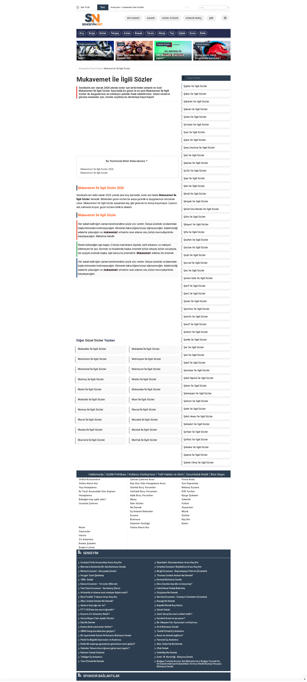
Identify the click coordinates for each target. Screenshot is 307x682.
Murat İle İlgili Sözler (90, 419)
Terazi (150, 33)
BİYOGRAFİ (133, 18)
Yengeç (115, 33)
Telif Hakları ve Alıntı (170, 474)
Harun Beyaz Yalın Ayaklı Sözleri (97, 618)
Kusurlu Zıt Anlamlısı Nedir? (95, 614)
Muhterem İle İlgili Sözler (92, 359)
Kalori (185, 523)
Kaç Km (186, 519)
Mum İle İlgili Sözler (143, 399)
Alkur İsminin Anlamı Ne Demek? (97, 601)
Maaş (133, 499)
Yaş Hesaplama (88, 487)
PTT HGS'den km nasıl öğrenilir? (97, 609)
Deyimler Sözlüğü (140, 523)
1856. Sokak (86, 579)
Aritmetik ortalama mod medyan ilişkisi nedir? (104, 592)
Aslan (127, 33)
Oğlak (181, 33)
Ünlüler (186, 515)
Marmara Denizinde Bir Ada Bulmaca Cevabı (103, 567)
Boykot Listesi (87, 547)
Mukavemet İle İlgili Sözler (117, 68)
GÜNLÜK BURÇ (194, 18)
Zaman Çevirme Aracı (142, 479)
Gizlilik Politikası (116, 474)
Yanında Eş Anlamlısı (167, 639)
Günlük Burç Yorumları (143, 487)
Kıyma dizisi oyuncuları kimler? (96, 627)
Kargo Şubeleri (190, 495)
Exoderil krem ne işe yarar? (171, 618)
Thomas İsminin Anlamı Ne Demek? (175, 575)
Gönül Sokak (163, 609)
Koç (82, 33)
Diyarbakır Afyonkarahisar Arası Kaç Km (177, 562)
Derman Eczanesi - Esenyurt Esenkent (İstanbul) (182, 597)
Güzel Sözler (96, 68)
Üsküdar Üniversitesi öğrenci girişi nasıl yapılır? (105, 648)
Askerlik (186, 499)
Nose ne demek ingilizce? (170, 635)
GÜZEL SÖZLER (170, 18)
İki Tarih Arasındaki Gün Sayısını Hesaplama (97, 493)
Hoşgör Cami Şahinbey (92, 575)
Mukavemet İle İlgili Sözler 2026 (97, 169)
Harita (82, 535)
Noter (82, 527)
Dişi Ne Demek (87, 622)
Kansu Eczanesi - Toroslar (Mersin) (99, 584)
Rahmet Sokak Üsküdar (92, 652)
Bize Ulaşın (218, 474)
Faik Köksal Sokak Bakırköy (171, 588)
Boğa (92, 33)
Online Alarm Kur (88, 483)
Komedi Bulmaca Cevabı (169, 579)
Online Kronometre (89, 479)
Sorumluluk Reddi (197, 474)
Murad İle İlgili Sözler (144, 409)
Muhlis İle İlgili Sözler (144, 379)
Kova (193, 33)
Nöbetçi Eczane (190, 487)
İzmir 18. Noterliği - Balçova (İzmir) (175, 657)
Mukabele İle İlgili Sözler (146, 348)
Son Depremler (190, 483)
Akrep (161, 33)
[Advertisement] (127, 132)
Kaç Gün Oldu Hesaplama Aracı (148, 483)
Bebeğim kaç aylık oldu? (92, 499)
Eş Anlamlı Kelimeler (141, 511)
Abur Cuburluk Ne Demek (169, 644)
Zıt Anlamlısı (86, 539)
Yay (172, 33)
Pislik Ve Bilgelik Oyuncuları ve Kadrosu (100, 639)
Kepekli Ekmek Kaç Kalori (170, 605)
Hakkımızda (96, 474)
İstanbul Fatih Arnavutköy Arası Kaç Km (101, 562)
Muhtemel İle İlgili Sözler (92, 369)
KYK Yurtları (188, 491)
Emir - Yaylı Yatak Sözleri (122, 7)
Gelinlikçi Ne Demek (167, 652)
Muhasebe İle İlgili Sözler (146, 389)
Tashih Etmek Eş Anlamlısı (170, 631)
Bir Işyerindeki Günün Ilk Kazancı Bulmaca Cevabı (105, 635)
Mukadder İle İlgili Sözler (92, 348)
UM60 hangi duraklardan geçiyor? (97, 631)
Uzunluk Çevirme (88, 503)
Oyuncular (84, 531)
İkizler (102, 33)
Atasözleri (187, 507)
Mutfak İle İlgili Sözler (144, 439)
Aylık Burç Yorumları (141, 495)
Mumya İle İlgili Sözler (90, 409)
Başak (138, 33)
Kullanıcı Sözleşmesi (142, 474)
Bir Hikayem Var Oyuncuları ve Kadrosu (177, 622)
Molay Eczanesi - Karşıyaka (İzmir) (98, 571)
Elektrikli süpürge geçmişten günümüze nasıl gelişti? (107, 644)
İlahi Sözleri (136, 503)
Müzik (185, 511)
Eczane (134, 515)
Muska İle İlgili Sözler (90, 429)
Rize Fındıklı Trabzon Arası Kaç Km (98, 597)
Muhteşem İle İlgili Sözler (146, 359)
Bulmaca (135, 519)
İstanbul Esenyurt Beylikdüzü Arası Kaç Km (179, 567)
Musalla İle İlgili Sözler (145, 419)
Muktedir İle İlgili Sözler (91, 399)
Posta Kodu (188, 479)
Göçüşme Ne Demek (167, 592)
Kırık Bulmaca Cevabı (168, 627)
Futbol (185, 503)
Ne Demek (136, 507)
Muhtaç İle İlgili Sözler (91, 379)
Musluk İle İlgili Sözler (144, 429)
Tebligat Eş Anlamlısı (91, 657)
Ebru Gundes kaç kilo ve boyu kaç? (174, 584)
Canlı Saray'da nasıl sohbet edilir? (174, 614)
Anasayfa (84, 68)
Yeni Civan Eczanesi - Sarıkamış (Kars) (100, 588)
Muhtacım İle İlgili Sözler (146, 369)
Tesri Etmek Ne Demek (92, 661)
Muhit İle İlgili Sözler (90, 389)
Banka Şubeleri (87, 543)
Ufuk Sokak (162, 648)
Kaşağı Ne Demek (166, 601)
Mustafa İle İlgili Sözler (91, 439)
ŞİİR (211, 18)
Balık (203, 33)
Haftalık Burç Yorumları (143, 491)
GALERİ (151, 18)
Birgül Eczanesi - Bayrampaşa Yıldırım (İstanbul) (182, 571)
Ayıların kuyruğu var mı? (92, 605)
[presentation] (186, 8)
